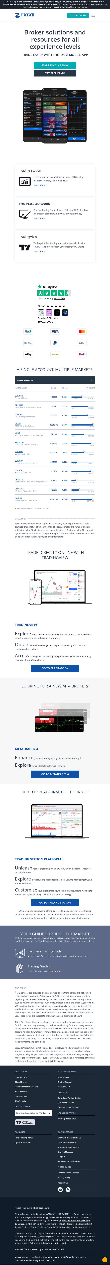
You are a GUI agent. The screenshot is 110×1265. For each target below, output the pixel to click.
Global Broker (21, 1082)
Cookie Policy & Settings (68, 1172)
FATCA (42, 1260)
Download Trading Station (69, 1098)
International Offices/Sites (26, 1086)
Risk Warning (32, 1260)
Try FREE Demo (55, 73)
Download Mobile (66, 1102)
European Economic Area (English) (31, 1113)
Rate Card (55, 1257)
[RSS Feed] (68, 1189)
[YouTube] (60, 1189)
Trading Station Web (67, 1118)
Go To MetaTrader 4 (55, 774)
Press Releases (21, 1091)
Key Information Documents (73, 1257)
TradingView (63, 1077)
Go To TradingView (55, 668)
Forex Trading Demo (24, 1137)
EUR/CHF (19, 451)
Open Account (78, 15)
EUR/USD (19, 395)
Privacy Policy (64, 1177)
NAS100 (18, 498)
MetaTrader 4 (64, 1086)
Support (61, 1156)
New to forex (55, 971)
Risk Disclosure (41, 1208)
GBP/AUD (19, 479)
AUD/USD (19, 442)
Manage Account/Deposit (69, 1147)
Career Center (21, 1096)
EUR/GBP (19, 461)
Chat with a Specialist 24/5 (69, 1137)
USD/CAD (19, 488)
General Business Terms (39, 1257)
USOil (17, 433)
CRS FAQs (50, 1260)
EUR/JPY (18, 470)
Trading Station (64, 1082)
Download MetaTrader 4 (68, 1107)
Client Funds (20, 1101)
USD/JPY (18, 414)
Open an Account (22, 1142)
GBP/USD (19, 405)
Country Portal (21, 1077)
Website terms (21, 1257)
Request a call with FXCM (69, 1161)
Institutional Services (67, 1142)
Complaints (20, 1260)
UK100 (17, 423)
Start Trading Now (55, 65)
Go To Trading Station (55, 902)
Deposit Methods (65, 1152)
